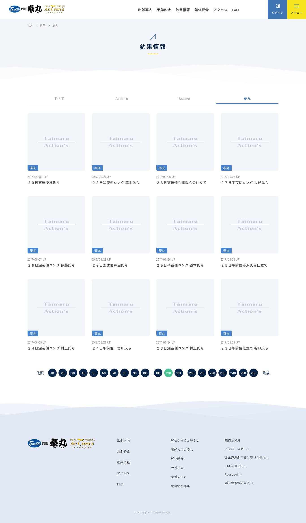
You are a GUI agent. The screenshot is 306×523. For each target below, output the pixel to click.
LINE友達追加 (234, 466)
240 (233, 372)
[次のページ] (261, 372)
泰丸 (247, 98)
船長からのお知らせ (185, 440)
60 (104, 372)
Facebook (232, 474)
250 (243, 372)
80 (124, 372)
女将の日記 (179, 476)
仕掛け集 (177, 467)
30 (73, 372)
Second (184, 98)
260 (253, 372)
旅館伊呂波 (232, 440)
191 (179, 372)
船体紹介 (201, 9)
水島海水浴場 (180, 486)
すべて (59, 98)
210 (202, 372)
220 (212, 372)
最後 (265, 372)
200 (191, 372)
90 (135, 372)
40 (83, 372)
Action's (121, 98)
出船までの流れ (182, 449)
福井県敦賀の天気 (237, 483)
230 (222, 372)
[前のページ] (44, 372)
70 (114, 372)
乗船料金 (164, 9)
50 (93, 372)
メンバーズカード (237, 449)
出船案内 (145, 9)
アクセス (220, 9)
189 (158, 372)
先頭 (40, 372)
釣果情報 (183, 9)
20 (63, 372)
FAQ (235, 9)
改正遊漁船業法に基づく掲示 (245, 457)
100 (145, 372)
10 (52, 372)
